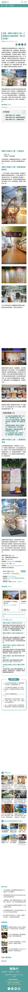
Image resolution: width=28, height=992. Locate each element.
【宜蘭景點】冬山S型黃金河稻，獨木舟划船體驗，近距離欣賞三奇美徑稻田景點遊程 (14, 842)
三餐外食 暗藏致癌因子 (11, 695)
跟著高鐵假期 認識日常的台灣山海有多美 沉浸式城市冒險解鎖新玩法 (15, 896)
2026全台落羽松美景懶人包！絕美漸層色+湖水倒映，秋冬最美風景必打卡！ (14, 684)
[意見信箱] (15, 988)
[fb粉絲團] (9, 988)
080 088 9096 (12, 576)
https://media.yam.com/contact (14, 984)
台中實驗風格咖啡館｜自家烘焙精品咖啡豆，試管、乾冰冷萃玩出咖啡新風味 (14, 911)
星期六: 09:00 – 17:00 (15, 581)
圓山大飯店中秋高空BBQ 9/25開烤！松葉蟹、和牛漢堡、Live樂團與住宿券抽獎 (14, 916)
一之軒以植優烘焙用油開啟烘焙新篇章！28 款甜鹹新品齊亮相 (15, 906)
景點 (6, 5)
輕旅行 (5, 2)
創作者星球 (11, 971)
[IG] (12, 988)
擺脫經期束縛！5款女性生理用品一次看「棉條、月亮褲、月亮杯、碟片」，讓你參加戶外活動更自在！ (15, 700)
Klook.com (4, 107)
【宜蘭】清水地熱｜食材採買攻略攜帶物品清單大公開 (22, 831)
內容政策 (17, 971)
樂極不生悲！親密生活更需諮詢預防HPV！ (14, 831)
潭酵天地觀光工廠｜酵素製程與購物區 (15, 117)
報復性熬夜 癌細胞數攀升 (22, 841)
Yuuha (15, 41)
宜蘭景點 (11, 5)
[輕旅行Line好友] (19, 988)
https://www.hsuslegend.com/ (15, 565)
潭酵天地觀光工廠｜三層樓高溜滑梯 (15, 119)
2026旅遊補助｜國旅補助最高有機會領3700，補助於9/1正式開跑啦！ (14, 891)
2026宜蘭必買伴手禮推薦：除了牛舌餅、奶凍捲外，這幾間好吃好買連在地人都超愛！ (14, 689)
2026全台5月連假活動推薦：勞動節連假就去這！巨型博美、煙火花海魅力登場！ (15, 421)
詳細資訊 (23, 571)
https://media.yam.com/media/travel (14, 981)
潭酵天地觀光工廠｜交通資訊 (13, 115)
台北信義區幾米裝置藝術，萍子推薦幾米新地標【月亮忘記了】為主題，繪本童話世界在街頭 (5, 831)
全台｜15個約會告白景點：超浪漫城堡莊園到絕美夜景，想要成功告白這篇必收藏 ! (15, 706)
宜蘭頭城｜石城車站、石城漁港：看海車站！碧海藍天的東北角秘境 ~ (5, 842)
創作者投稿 (4, 971)
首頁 (2, 5)
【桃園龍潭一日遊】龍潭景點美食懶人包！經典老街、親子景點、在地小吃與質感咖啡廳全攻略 (14, 901)
